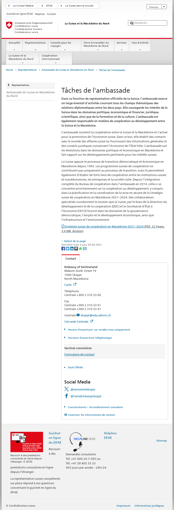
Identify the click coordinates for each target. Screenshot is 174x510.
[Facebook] (63, 248)
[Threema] (76, 248)
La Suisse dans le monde (79, 5)
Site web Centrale (76, 321)
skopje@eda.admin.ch (96, 315)
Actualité (14, 42)
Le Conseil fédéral (23, 5)
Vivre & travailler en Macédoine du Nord (96, 44)
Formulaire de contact (79, 354)
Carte (68, 285)
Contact (69, 258)
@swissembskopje (82, 389)
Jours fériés (75, 367)
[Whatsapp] (81, 248)
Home (9, 69)
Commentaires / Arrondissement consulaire (95, 407)
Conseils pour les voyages (61, 44)
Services (122, 42)
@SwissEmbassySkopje (85, 396)
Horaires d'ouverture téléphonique (89, 337)
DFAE (49, 5)
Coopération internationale (51, 57)
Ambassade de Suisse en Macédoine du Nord (68, 69)
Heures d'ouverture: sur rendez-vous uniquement (98, 329)
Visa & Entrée (140, 42)
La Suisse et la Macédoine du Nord (21, 57)
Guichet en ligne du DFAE (55, 437)
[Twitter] (68, 248)
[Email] (85, 248)
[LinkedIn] (72, 248)
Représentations (35, 42)
